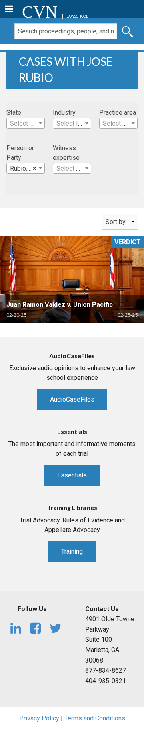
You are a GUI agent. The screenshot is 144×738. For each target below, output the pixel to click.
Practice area (117, 112)
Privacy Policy (39, 718)
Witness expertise (66, 152)
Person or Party (20, 152)
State (13, 112)
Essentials (72, 475)
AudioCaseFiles (72, 399)
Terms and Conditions (94, 718)
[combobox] (25, 123)
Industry (64, 112)
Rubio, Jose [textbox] (26, 168)
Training (72, 551)
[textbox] (25, 123)
